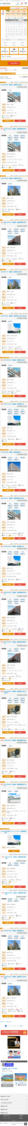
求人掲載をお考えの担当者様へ (7, 1082)
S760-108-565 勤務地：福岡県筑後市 (11, 452)
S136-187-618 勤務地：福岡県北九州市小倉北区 (13, 316)
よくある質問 (20, 1084)
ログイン (22, 4)
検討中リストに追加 (22, 87)
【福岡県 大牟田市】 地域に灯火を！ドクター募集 (9, 1070)
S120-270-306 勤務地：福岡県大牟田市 (11, 178)
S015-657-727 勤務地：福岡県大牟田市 (11, 272)
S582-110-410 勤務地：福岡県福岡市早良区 (12, 498)
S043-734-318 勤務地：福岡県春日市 (14, 404)
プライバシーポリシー (7, 1118)
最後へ (21, 1026)
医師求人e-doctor (7, 1115)
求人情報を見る (8, 120)
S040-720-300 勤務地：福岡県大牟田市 (11, 84)
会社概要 (21, 1115)
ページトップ (24, 1124)
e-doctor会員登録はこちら (14, 1032)
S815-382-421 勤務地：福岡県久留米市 (14, 360)
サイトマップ (14, 1120)
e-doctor (5, 3)
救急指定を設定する (14, 52)
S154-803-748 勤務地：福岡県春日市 (14, 546)
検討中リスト (18, 4)
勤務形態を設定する (23, 52)
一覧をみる (14, 851)
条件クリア (25, 68)
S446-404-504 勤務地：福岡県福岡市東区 (15, 740)
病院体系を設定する (5, 52)
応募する (20, 120)
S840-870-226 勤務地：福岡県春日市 (14, 930)
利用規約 (21, 1118)
